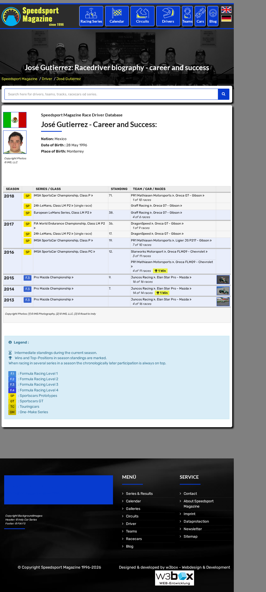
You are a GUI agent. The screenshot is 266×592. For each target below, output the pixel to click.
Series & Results (139, 493)
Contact (190, 493)
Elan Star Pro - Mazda (173, 277)
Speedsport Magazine (19, 79)
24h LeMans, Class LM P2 (52, 205)
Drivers (168, 21)
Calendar (117, 21)
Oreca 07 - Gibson (189, 195)
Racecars (134, 539)
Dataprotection (196, 521)
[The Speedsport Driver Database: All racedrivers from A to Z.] (168, 13)
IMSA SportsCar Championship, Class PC (63, 251)
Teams (187, 21)
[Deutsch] (227, 18)
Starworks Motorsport (147, 251)
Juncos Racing (142, 277)
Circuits (142, 21)
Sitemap (190, 536)
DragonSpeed (141, 223)
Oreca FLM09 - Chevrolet (187, 251)
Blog (213, 21)
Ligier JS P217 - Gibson (193, 240)
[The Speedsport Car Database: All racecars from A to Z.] (200, 13)
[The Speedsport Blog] (213, 13)
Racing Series (91, 21)
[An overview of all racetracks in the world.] (142, 13)
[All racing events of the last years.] (117, 13)
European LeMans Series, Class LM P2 (62, 212)
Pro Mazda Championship (53, 277)
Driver (47, 79)
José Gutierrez (68, 79)
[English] (227, 10)
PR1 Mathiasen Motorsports (151, 195)
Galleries (133, 509)
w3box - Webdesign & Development (198, 567)
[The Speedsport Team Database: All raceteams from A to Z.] (187, 13)
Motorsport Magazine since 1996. (34, 493)
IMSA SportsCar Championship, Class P (62, 195)
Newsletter (193, 529)
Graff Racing (140, 205)
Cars (200, 21)
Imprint (189, 514)
